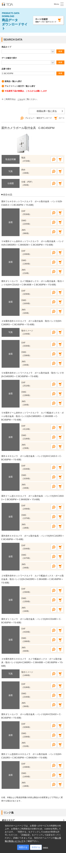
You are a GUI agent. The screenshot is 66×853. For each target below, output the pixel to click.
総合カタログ (8, 820)
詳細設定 (45, 847)
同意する (23, 847)
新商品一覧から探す (13, 81)
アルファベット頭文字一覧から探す (20, 86)
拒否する (36, 847)
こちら (20, 99)
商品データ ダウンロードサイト (15, 21)
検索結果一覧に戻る (47, 111)
